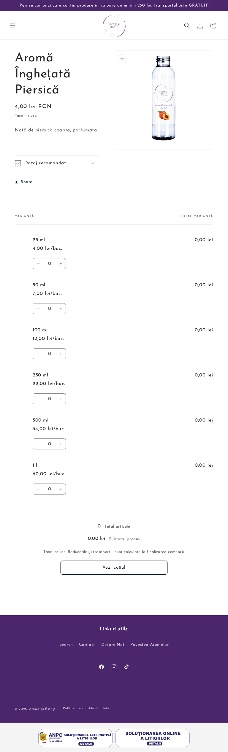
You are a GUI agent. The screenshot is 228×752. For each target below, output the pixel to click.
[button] (12, 25)
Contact (87, 645)
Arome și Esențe (42, 709)
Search (66, 645)
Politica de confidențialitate (86, 708)
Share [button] (26, 182)
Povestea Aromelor (149, 645)
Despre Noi (112, 645)
